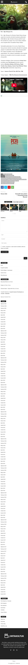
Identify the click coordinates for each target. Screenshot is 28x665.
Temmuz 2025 (3, 333)
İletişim (14, 661)
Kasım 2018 (3, 513)
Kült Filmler (3, 607)
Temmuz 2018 (3, 522)
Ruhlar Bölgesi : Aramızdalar (6, 270)
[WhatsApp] (12, 187)
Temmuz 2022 (3, 414)
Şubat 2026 (3, 317)
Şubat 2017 (3, 560)
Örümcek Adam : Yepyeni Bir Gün (7, 288)
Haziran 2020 (3, 470)
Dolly (2, 265)
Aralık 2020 (3, 456)
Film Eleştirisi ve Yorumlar (5, 209)
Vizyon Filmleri (4, 612)
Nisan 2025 (3, 339)
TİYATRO (2, 610)
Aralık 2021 (3, 429)
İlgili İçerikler (8, 201)
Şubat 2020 (3, 479)
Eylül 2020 (3, 463)
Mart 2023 (3, 396)
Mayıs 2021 (3, 445)
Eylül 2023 (3, 382)
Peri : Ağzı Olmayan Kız (8, 174)
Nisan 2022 (3, 420)
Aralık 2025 (3, 321)
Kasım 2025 (3, 324)
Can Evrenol (17, 176)
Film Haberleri (3, 605)
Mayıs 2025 (3, 337)
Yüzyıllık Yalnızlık (4, 291)
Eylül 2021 (3, 436)
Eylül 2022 (3, 409)
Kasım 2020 (3, 459)
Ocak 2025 (3, 346)
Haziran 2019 (3, 497)
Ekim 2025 (3, 326)
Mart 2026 (3, 315)
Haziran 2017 (3, 551)
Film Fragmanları (17, 178)
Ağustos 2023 (3, 384)
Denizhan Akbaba (4, 178)
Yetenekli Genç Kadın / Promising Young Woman (21, 195)
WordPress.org (4, 626)
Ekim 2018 (3, 515)
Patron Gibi (4, 194)
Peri (2, 180)
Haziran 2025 (3, 335)
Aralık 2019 (3, 483)
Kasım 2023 (3, 378)
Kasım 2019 (3, 486)
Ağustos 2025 (3, 330)
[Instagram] (14, 650)
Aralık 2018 (3, 510)
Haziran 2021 (3, 443)
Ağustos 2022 (3, 411)
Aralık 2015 (3, 591)
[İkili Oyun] (5, 207)
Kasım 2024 (3, 351)
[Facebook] (2, 187)
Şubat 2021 (3, 452)
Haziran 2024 (3, 362)
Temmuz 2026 (3, 306)
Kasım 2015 (3, 594)
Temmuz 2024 (3, 360)
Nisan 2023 (3, 393)
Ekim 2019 (3, 488)
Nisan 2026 (3, 312)
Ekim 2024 (3, 353)
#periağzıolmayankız (10, 176)
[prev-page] (13, 213)
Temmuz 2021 (3, 441)
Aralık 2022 (3, 402)
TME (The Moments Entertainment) (7, 182)
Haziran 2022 (3, 416)
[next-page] (15, 213)
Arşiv (2, 296)
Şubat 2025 (3, 344)
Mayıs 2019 (3, 499)
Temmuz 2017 (3, 549)
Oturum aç (3, 619)
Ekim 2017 (3, 542)
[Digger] (23, 207)
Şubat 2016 (3, 587)
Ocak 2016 (3, 589)
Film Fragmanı (21, 209)
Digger (20, 211)
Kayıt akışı (3, 621)
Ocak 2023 (3, 400)
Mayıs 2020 (3, 472)
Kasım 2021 (3, 432)
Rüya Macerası (4, 275)
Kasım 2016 (3, 567)
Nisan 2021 (3, 447)
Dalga (2, 285)
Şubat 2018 (3, 533)
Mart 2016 (3, 585)
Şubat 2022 (3, 425)
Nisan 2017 (3, 555)
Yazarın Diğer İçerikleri (18, 201)
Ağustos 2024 (3, 357)
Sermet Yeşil (16, 180)
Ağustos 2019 (3, 492)
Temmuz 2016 (3, 576)
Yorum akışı (3, 623)
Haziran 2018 (3, 524)
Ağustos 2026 (3, 303)
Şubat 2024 (3, 371)
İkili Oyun (2, 211)
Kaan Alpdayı (3, 179)
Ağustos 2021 (3, 438)
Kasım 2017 (3, 540)
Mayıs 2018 (3, 526)
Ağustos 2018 (3, 519)
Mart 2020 (3, 477)
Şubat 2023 (3, 398)
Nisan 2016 (3, 582)
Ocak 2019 (3, 508)
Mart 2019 (3, 504)
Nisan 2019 (3, 501)
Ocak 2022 (3, 427)
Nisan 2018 (3, 528)
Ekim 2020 (3, 461)
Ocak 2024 (3, 373)
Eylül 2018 (3, 517)
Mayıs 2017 (3, 553)
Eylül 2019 (3, 490)
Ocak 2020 (3, 481)
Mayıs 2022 (3, 418)
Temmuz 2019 (3, 495)
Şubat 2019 (3, 506)
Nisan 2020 (3, 474)
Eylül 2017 (3, 544)
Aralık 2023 (3, 375)
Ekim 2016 (3, 569)
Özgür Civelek (23, 179)
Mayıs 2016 (3, 580)
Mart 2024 (3, 369)
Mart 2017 (3, 558)
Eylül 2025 (3, 328)
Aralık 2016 (3, 564)
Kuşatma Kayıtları (4, 267)
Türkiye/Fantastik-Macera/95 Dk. (7, 183)
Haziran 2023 (3, 389)
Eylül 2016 (3, 571)
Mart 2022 (3, 423)
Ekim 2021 (3, 434)
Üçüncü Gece (3, 272)
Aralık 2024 (3, 348)
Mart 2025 (3, 342)
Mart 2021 (3, 450)
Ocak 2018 (3, 535)
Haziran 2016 (3, 578)
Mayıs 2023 (3, 391)
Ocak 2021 (3, 454)
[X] (5, 187)
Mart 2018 (3, 531)
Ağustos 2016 (3, 573)
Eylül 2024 (3, 355)
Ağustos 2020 (3, 465)
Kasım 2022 (3, 405)
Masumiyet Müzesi (4, 281)
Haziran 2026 (3, 308)
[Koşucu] (14, 207)
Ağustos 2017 (3, 546)
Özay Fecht (17, 179)
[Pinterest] (9, 187)
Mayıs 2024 (3, 364)
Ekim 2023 (3, 380)
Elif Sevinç (11, 178)
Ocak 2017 (3, 562)
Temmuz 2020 (3, 468)
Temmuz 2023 (3, 387)
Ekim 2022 (3, 407)
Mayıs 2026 (3, 310)
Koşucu (11, 211)
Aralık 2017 (3, 537)
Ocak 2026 (3, 319)
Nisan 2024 (3, 366)
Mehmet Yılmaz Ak (11, 179)
